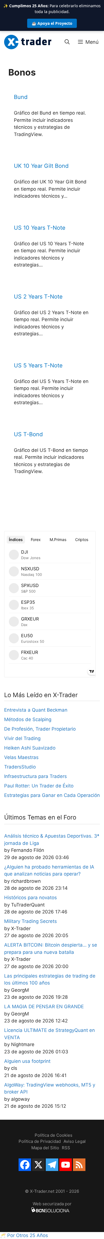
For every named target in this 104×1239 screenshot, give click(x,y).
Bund (20, 97)
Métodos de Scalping (27, 719)
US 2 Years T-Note (38, 296)
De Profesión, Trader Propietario (40, 729)
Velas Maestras (21, 757)
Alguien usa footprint (27, 1061)
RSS (66, 1147)
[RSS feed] (79, 1164)
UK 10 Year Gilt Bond (41, 166)
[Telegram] (52, 1164)
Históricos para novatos (30, 897)
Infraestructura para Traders (35, 776)
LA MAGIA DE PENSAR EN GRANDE (44, 1006)
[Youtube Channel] (65, 1164)
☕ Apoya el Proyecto (52, 23)
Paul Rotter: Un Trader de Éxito (38, 786)
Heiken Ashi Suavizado (29, 748)
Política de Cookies (53, 1135)
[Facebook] (25, 1164)
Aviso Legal (75, 1141)
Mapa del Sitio (45, 1147)
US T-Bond (28, 434)
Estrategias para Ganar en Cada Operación (52, 795)
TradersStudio (20, 767)
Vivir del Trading (22, 738)
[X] (38, 1164)
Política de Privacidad (40, 1141)
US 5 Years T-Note (38, 365)
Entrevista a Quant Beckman (35, 710)
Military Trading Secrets (30, 921)
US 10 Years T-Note (39, 227)
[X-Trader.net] (28, 42)
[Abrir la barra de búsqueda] (67, 42)
